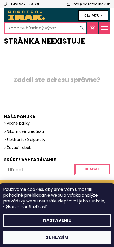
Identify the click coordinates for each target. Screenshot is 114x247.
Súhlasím (57, 237)
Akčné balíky (18, 123)
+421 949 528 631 (24, 4)
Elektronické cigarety (26, 139)
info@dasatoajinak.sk (91, 4)
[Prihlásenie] (92, 28)
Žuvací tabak (19, 147)
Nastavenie (57, 220)
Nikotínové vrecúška (25, 131)
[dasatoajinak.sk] (57, 15)
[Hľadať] (81, 28)
